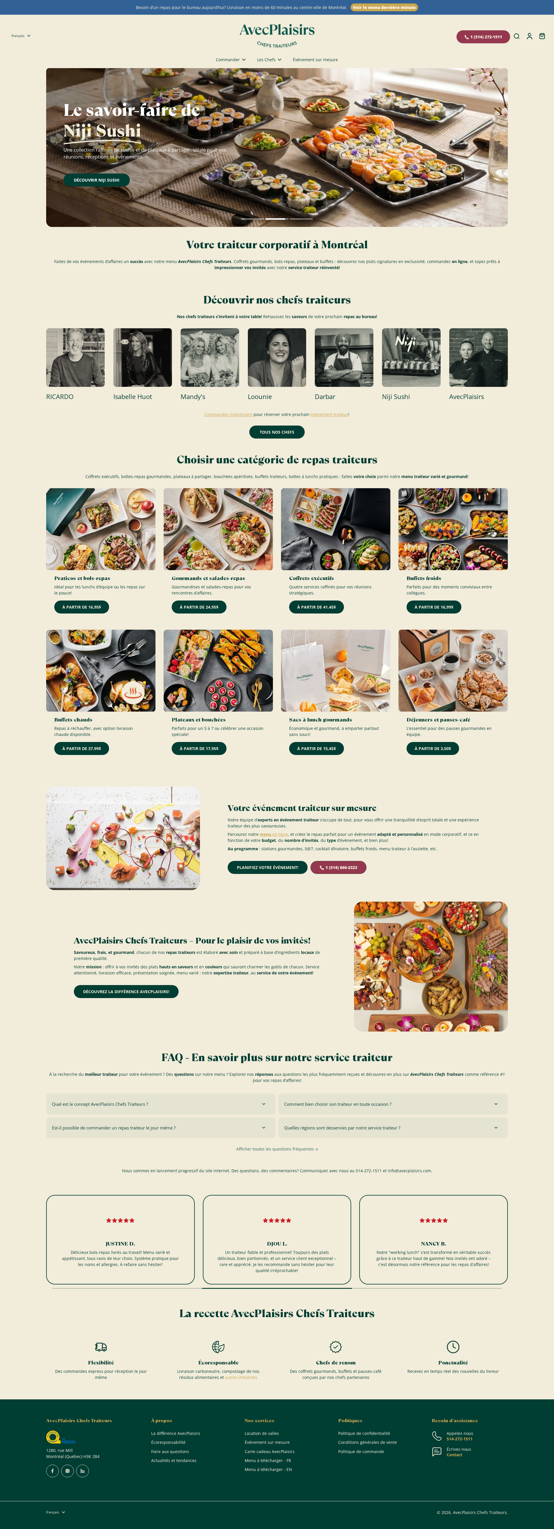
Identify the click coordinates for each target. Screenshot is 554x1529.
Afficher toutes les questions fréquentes (275, 1149)
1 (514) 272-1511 (486, 37)
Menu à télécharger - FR (268, 1460)
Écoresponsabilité (168, 1442)
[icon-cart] (542, 36)
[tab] (252, 219)
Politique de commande (361, 1451)
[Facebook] (52, 1471)
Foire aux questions (170, 1451)
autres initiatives (241, 1377)
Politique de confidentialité (364, 1433)
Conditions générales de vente (367, 1442)
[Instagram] (67, 1471)
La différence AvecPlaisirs (175, 1433)
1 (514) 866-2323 (341, 867)
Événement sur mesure (267, 1442)
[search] (516, 36)
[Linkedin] (82, 1471)
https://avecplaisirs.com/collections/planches (89, 71)
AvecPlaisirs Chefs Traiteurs (480, 1512)
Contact (454, 1454)
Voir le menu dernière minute (384, 7)
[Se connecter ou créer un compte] (529, 35)
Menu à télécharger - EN (268, 1469)
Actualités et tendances (173, 1460)
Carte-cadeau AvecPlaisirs (270, 1451)
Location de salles (262, 1433)
